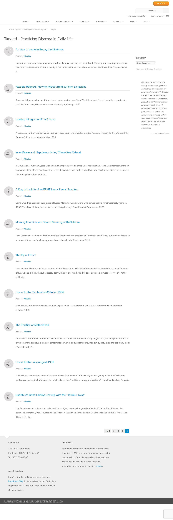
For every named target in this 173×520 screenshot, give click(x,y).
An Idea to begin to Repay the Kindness (40, 49)
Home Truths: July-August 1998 (35, 362)
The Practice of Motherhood (32, 325)
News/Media (41, 21)
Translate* (141, 58)
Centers (83, 21)
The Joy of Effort (25, 255)
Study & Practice (63, 21)
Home (24, 21)
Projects (117, 21)
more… (99, 466)
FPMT (132, 21)
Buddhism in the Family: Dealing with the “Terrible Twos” (50, 395)
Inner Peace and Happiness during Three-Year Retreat (48, 152)
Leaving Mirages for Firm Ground (36, 119)
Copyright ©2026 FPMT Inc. (49, 500)
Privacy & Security (25, 500)
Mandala (27, 56)
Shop (146, 21)
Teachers (100, 21)
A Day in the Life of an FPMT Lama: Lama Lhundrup (47, 189)
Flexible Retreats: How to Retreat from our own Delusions (51, 87)
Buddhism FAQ (15, 481)
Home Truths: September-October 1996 (40, 292)
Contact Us (9, 500)
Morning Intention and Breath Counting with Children (48, 222)
